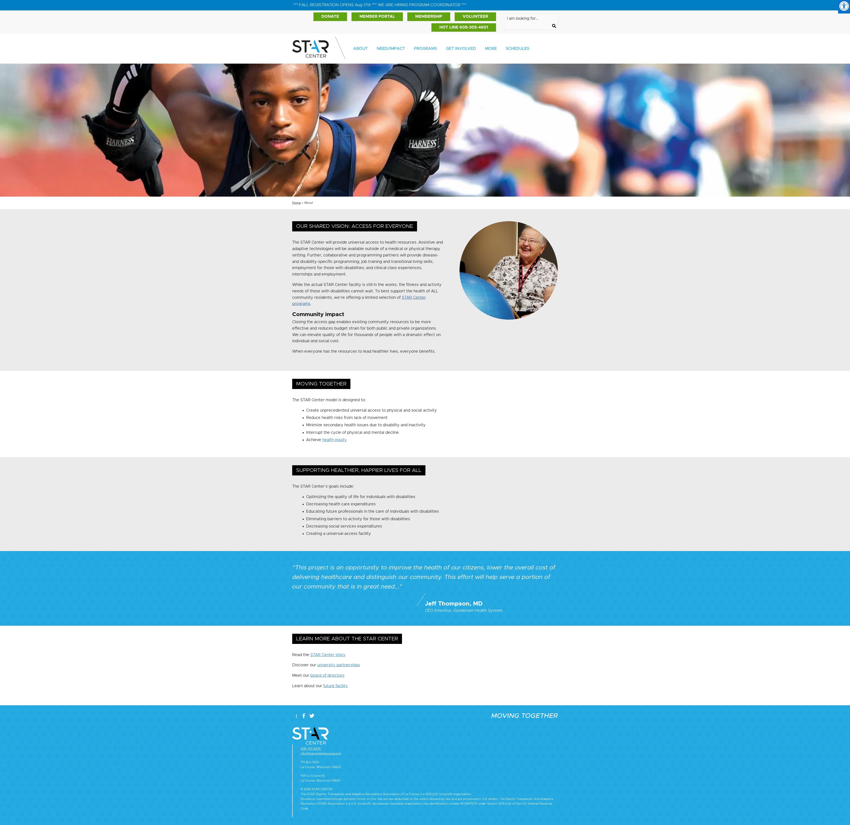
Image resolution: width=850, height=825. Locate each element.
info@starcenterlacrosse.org (321, 753)
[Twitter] (312, 716)
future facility (335, 686)
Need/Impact (391, 49)
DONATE (330, 17)
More (491, 49)
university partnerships (338, 665)
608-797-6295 (311, 748)
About (360, 49)
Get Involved (461, 49)
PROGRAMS (425, 49)
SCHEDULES (517, 49)
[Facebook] (305, 716)
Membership (428, 17)
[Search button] (554, 26)
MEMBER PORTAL (377, 17)
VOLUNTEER (475, 17)
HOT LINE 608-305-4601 (463, 27)
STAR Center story (328, 655)
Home (296, 202)
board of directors (327, 676)
